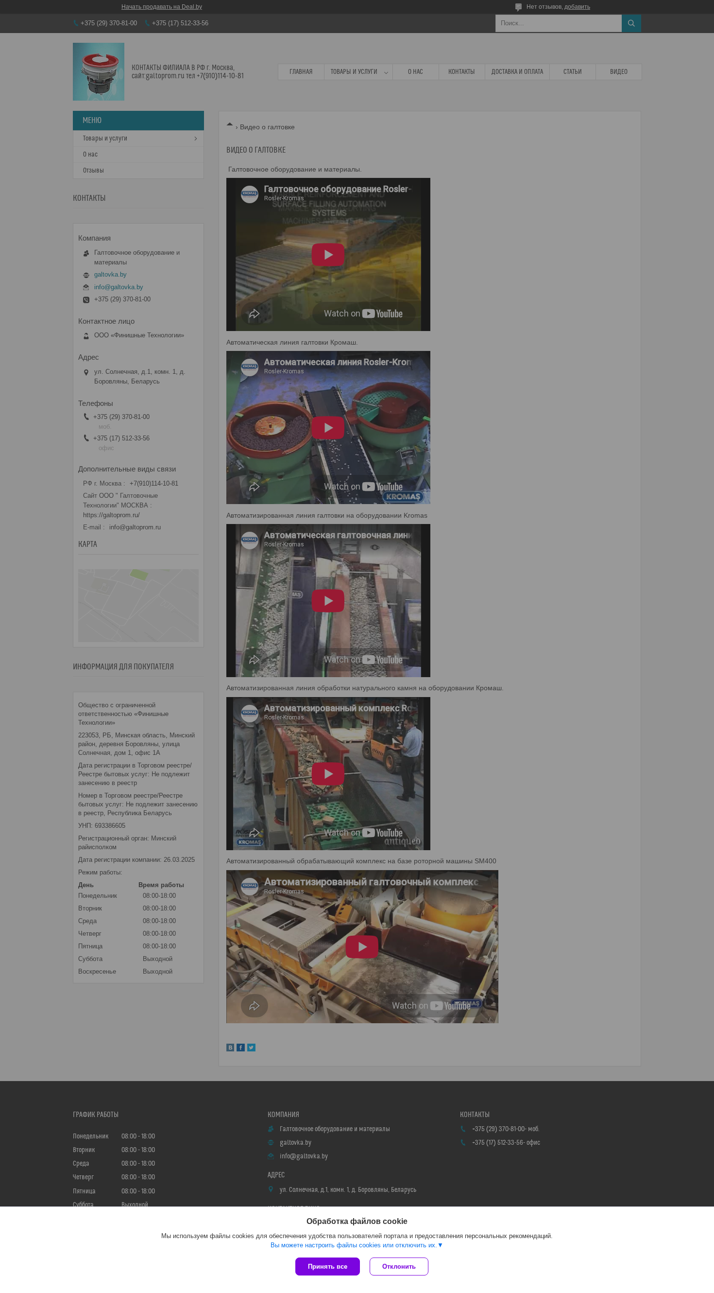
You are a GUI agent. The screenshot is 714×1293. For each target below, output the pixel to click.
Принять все (327, 1266)
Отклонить (399, 1266)
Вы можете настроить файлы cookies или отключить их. (354, 1245)
